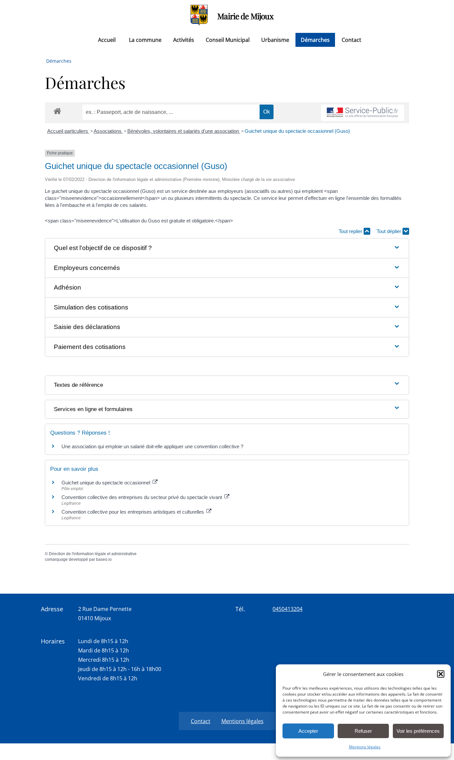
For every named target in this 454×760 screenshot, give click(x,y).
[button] (440, 674)
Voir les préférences (418, 731)
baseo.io (104, 559)
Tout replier (351, 231)
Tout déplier (389, 231)
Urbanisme (275, 39)
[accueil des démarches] (57, 111)
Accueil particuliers (68, 131)
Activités (183, 39)
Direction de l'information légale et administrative (93, 553)
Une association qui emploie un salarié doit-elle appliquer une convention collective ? (152, 446)
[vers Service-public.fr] (362, 113)
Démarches (315, 39)
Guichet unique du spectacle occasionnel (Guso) (297, 131)
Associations (108, 131)
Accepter (308, 731)
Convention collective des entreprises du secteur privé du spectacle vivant (142, 497)
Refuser (363, 731)
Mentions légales (365, 747)
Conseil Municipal (228, 39)
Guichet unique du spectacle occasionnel (106, 482)
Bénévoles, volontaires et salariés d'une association (183, 131)
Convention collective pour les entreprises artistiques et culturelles (133, 512)
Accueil (107, 39)
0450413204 (287, 609)
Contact (351, 39)
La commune (145, 39)
